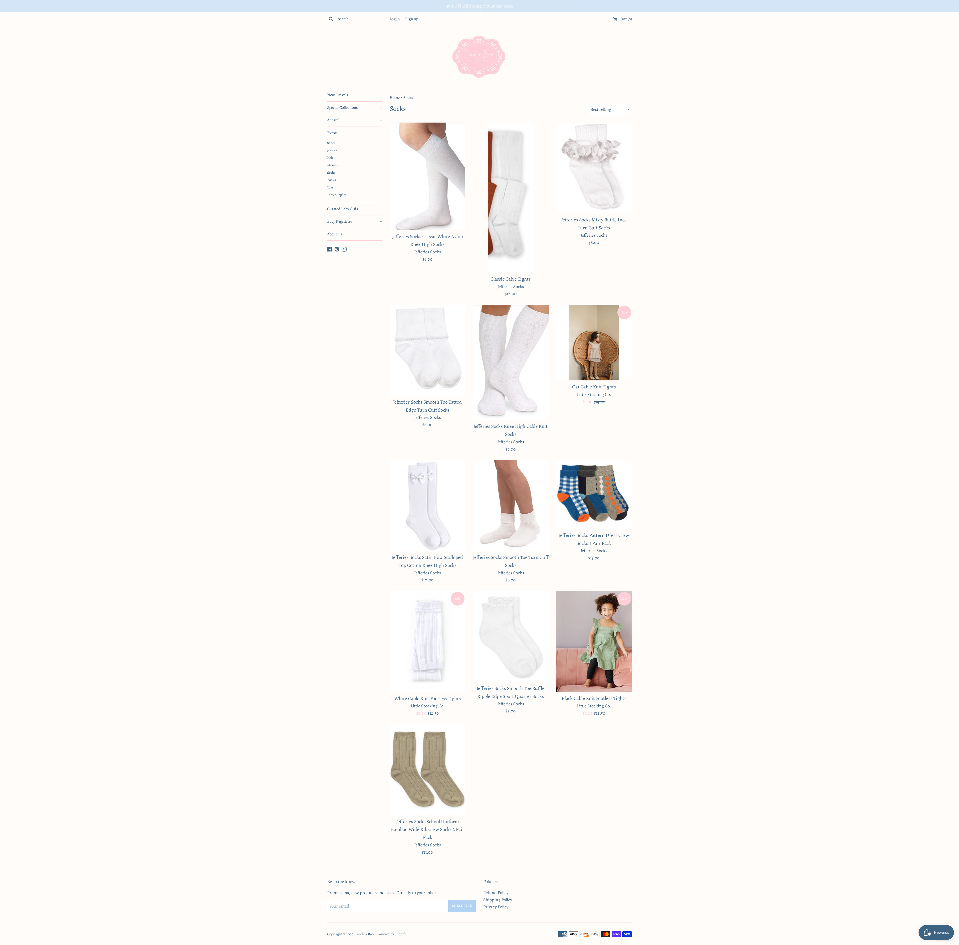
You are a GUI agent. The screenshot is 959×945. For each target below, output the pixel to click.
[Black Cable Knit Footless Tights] (594, 641)
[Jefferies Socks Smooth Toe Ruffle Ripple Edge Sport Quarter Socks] (510, 636)
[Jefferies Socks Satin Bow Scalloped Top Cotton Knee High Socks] (427, 505)
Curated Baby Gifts (342, 209)
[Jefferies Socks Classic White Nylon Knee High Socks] (427, 176)
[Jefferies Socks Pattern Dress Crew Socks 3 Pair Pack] (594, 494)
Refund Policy (495, 893)
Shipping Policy (497, 900)
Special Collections (354, 107)
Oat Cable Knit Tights (594, 386)
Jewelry (332, 150)
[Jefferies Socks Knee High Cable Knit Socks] (510, 362)
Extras (354, 133)
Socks (331, 172)
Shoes (331, 143)
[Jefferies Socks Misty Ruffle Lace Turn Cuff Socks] (594, 168)
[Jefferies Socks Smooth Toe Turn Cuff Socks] (510, 505)
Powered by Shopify (391, 934)
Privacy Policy (495, 907)
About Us (334, 234)
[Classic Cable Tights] (510, 198)
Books (331, 179)
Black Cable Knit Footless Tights (594, 698)
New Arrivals (337, 95)
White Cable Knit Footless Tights (427, 698)
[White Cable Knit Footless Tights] (427, 641)
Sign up (411, 19)
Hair (354, 157)
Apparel (354, 120)
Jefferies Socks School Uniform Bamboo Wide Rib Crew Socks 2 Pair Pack (427, 829)
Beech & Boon (365, 934)
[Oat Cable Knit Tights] (594, 342)
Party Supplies (336, 194)
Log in (395, 19)
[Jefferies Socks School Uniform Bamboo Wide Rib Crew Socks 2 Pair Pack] (427, 769)
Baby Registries (354, 221)
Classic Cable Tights (510, 279)
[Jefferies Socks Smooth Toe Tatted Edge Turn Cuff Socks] (427, 350)
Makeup (332, 165)
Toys (330, 187)
